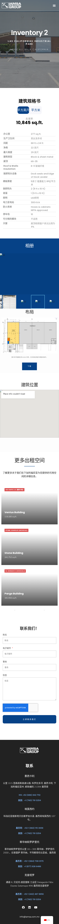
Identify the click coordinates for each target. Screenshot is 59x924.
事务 (5, 662)
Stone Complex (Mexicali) (16, 530)
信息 (5, 675)
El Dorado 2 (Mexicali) (15, 571)
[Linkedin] (29, 907)
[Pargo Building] (29, 586)
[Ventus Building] (29, 504)
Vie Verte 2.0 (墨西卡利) (14, 490)
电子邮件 (7, 648)
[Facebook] (23, 907)
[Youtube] (35, 907)
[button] (54, 5)
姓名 (5, 635)
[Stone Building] (29, 545)
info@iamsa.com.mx (30, 917)
